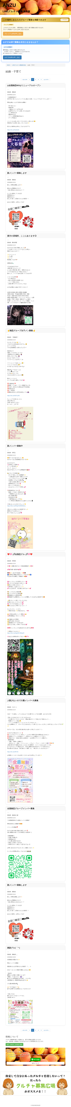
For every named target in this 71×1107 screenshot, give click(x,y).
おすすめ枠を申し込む (12, 57)
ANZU (8, 65)
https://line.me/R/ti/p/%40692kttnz (16, 506)
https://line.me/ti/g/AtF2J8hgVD (15, 633)
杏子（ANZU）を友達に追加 (14, 1044)
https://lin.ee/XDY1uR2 (13, 395)
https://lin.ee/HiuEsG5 (13, 130)
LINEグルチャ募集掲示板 (19, 65)
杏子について (35, 1063)
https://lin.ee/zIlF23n (12, 751)
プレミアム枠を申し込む (13, 34)
